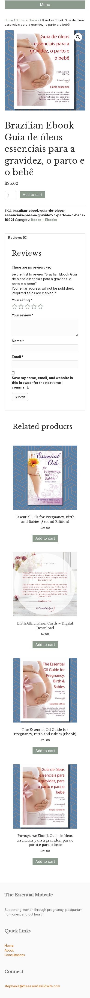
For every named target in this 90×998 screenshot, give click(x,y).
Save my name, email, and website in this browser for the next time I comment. (42, 382)
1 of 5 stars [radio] (14, 306)
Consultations (15, 955)
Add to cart (32, 194)
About (9, 950)
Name (18, 341)
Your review (22, 315)
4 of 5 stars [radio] (34, 306)
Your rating (22, 300)
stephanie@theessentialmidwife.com (32, 986)
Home (9, 20)
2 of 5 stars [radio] (21, 306)
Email (17, 357)
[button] (78, 37)
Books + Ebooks (27, 20)
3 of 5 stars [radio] (27, 306)
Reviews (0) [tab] (17, 237)
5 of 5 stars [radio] (40, 306)
